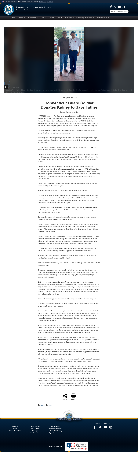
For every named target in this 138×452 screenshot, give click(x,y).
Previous (7, 60)
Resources (68, 18)
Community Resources (84, 18)
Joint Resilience (101, 18)
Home (14, 18)
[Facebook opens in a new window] (111, 6)
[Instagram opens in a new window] (123, 6)
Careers (51, 18)
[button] (47, 2)
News (50, 405)
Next (131, 60)
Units (42, 18)
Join (58, 18)
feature (42, 405)
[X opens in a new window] (114, 6)
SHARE (65, 399)
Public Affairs (32, 18)
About (21, 18)
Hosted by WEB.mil (55, 446)
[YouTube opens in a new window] (119, 6)
